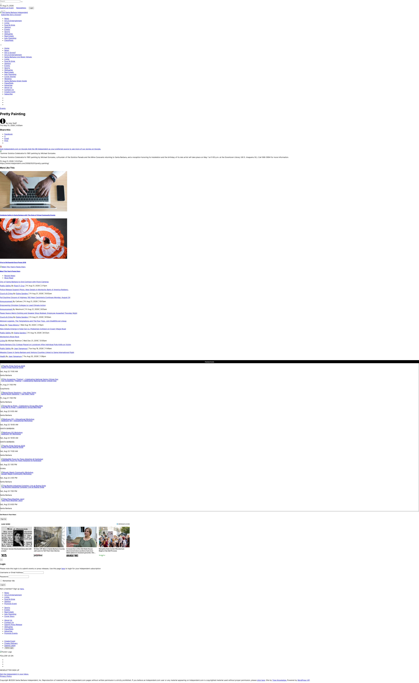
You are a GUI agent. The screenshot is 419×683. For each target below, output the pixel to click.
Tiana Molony (13, 325)
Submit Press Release (13, 624)
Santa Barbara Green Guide (15, 81)
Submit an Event (7, 8)
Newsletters (21, 8)
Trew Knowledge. (279, 680)
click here (261, 680)
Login (31, 8)
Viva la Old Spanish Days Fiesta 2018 (13, 262)
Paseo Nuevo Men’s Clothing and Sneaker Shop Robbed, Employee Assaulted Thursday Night (38, 313)
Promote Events (11, 633)
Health (3, 356)
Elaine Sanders (22, 293)
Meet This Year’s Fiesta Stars (10, 271)
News (6, 18)
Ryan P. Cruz (19, 286)
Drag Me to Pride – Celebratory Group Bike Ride (21, 407)
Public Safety (5, 286)
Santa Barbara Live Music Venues (18, 57)
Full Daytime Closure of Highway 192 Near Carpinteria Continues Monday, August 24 (35, 297)
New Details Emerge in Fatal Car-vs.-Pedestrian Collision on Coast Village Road (33, 329)
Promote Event (10, 604)
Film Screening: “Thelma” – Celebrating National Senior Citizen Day (29, 381)
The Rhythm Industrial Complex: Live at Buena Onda (22, 487)
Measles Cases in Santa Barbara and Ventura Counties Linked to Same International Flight (37, 352)
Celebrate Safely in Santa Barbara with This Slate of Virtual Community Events (27, 215)
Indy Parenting (10, 38)
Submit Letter (10, 645)
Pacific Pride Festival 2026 (12, 367)
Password (4, 576)
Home (6, 48)
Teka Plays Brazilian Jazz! (11, 500)
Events (7, 29)
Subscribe (5, 15)
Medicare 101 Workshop (11, 434)
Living (6, 23)
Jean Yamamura (20, 348)
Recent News (9, 276)
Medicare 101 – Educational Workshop (17, 421)
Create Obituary (11, 643)
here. (22, 589)
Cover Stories (10, 76)
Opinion (7, 27)
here (63, 568)
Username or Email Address (11, 572)
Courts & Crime (6, 293)
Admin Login (9, 648)
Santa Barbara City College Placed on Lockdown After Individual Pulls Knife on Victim (35, 344)
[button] (16, 541)
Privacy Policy (6, 676)
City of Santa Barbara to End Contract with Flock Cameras (24, 282)
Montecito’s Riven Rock (9, 337)
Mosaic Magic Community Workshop (16, 474)
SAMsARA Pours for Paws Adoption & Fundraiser (21, 460)
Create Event (9, 92)
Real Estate (9, 36)
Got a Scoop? (15, 15)
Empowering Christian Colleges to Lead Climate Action (23, 305)
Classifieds (8, 40)
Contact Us (9, 90)
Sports (7, 32)
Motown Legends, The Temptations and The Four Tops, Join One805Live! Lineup (33, 321)
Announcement (6, 301)
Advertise (8, 85)
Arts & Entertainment (13, 21)
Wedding (8, 79)
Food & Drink (9, 25)
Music (2, 325)
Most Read (8, 278)
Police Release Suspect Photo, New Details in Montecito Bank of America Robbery (34, 290)
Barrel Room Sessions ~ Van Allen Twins (17, 394)
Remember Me (8, 581)
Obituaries (8, 34)
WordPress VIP (304, 680)
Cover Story (9, 616)
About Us (8, 87)
